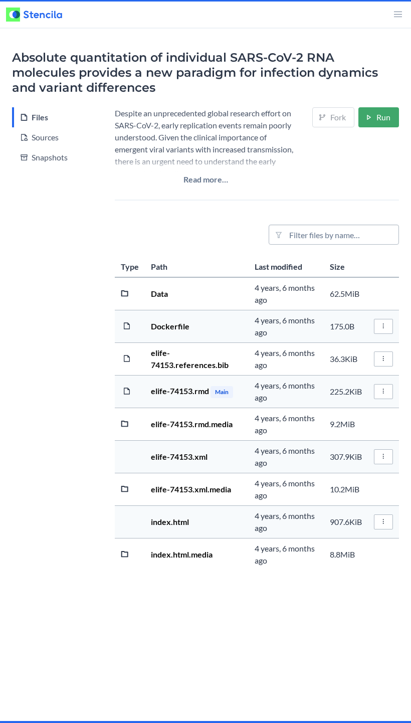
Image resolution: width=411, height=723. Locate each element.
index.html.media (182, 554)
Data (159, 293)
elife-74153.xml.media (191, 489)
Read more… (205, 179)
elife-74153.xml (179, 456)
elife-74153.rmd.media (192, 424)
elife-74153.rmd (181, 391)
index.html (170, 521)
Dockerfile (170, 326)
